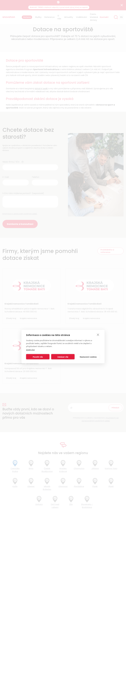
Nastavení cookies (88, 356)
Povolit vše (38, 356)
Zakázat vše (62, 356)
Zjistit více (30, 349)
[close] (98, 335)
